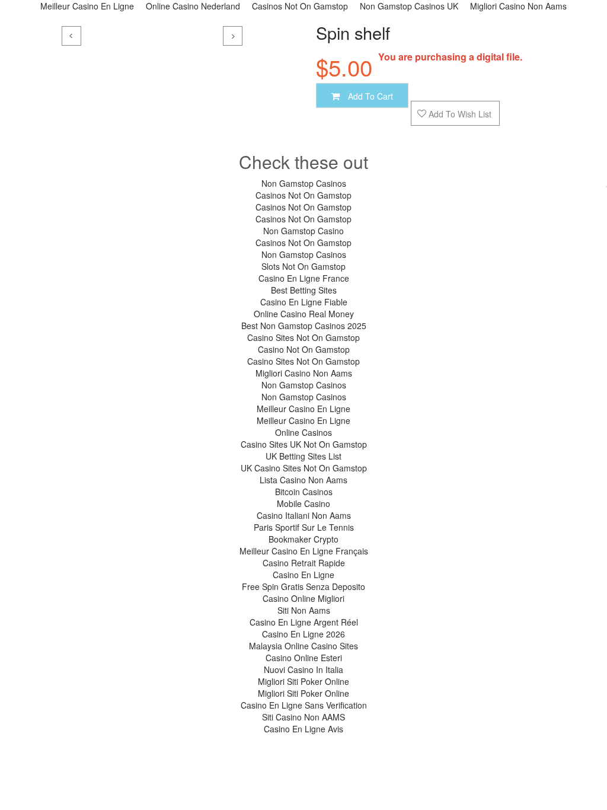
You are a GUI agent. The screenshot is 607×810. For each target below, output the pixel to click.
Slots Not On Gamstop (303, 266)
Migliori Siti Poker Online (303, 681)
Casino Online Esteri (304, 658)
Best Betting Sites (304, 290)
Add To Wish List (458, 114)
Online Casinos (303, 432)
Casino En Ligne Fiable (303, 302)
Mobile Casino (303, 503)
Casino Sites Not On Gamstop (303, 337)
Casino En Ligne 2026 (303, 634)
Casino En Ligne (303, 575)
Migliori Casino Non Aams (303, 373)
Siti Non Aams (303, 610)
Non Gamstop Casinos (303, 183)
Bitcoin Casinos (304, 492)
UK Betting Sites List (303, 456)
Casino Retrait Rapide (304, 563)
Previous (71, 36)
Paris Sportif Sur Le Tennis (304, 527)
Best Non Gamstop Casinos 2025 (303, 325)
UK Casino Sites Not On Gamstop (304, 468)
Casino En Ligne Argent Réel (304, 622)
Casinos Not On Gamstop (303, 195)
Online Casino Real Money (304, 314)
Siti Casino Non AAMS (303, 717)
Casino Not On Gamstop (304, 349)
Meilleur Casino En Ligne (303, 408)
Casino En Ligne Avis (303, 729)
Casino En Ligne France (303, 278)
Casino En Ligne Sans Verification (304, 705)
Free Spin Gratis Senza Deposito (303, 586)
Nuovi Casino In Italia (303, 669)
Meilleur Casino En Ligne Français (303, 551)
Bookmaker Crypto (303, 539)
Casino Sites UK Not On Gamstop (304, 444)
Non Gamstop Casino (303, 231)
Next (232, 36)
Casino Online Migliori (303, 598)
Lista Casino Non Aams (303, 480)
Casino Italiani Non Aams (304, 515)
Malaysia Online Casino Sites (303, 646)
